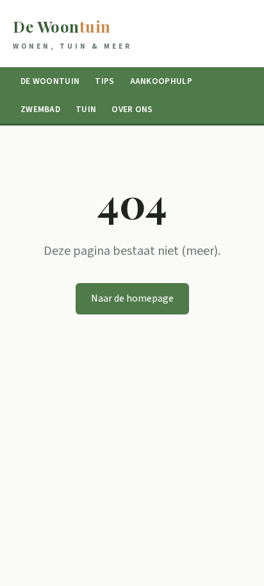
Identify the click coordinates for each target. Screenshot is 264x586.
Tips (104, 81)
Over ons (132, 109)
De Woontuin (50, 81)
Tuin (86, 109)
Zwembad (40, 109)
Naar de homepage (132, 298)
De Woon (72, 33)
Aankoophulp (161, 81)
